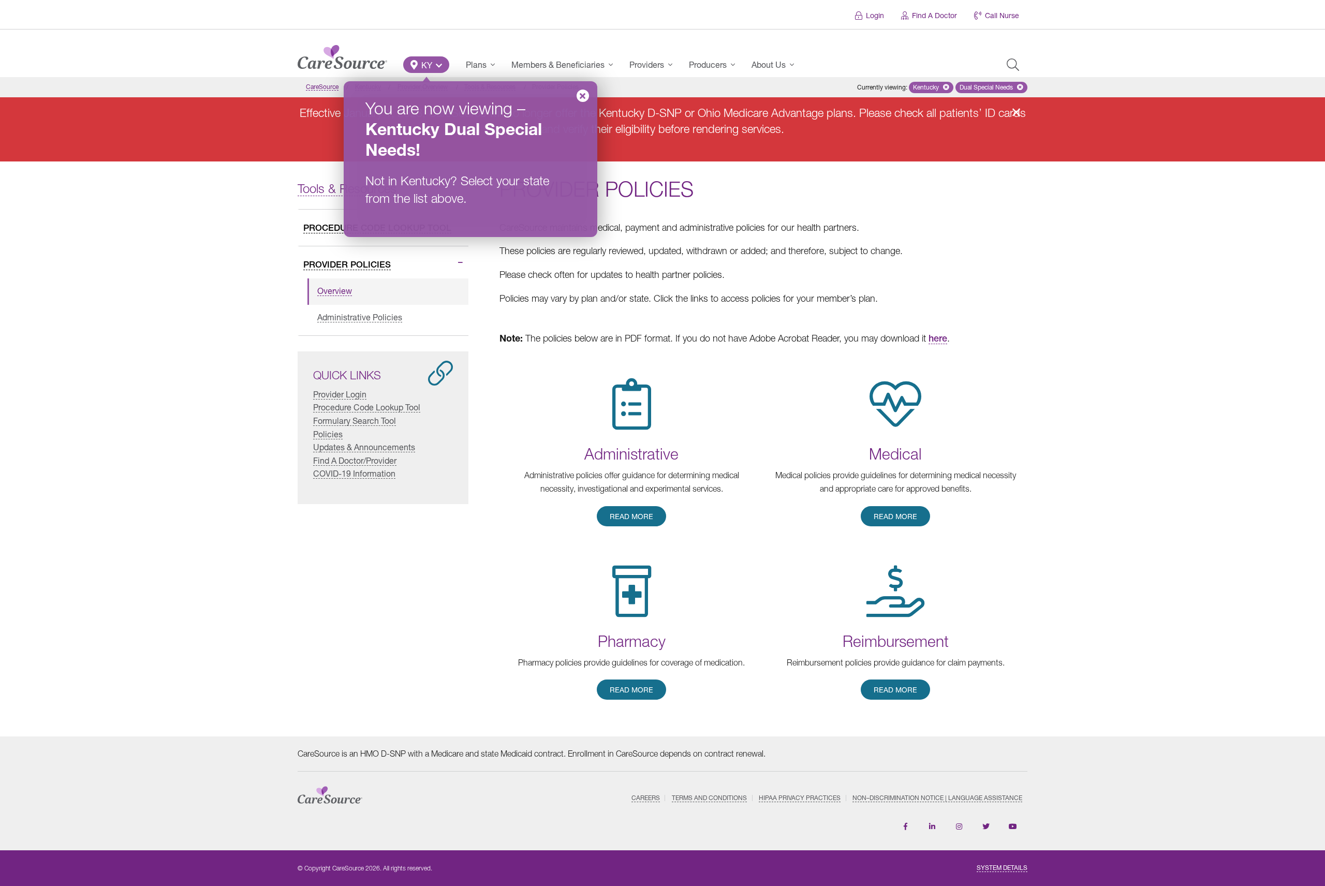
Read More (631, 516)
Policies (328, 433)
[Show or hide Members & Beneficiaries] (614, 64)
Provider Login (339, 393)
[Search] (1012, 64)
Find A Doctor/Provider (354, 460)
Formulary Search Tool (354, 420)
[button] (426, 64)
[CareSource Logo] (342, 54)
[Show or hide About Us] (795, 64)
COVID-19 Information (354, 473)
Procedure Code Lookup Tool (366, 407)
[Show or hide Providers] (673, 64)
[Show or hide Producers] (736, 64)
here (938, 338)
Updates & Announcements (364, 447)
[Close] (582, 95)
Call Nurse (1002, 15)
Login (875, 15)
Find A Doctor (934, 15)
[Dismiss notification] (1016, 112)
